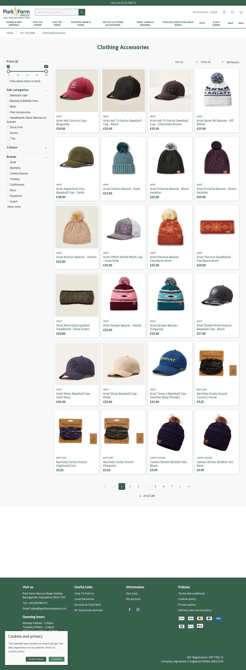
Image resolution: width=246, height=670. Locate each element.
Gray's (13, 201)
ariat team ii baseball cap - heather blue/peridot (169, 395)
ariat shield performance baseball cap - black (214, 327)
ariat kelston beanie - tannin (76, 257)
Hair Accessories (19, 112)
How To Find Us (84, 593)
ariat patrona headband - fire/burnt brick (214, 258)
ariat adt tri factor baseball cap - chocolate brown (169, 122)
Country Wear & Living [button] (81, 23)
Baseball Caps (18, 95)
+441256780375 (38, 603)
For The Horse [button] (37, 23)
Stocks (13, 133)
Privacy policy (186, 604)
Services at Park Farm (87, 604)
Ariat (12, 162)
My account (133, 599)
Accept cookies (36, 659)
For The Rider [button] (57, 23)
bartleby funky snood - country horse (212, 395)
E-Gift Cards (216, 23)
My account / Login (205, 12)
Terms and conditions (191, 593)
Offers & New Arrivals (14, 23)
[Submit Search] (81, 12)
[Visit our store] (224, 12)
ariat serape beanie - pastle (122, 325)
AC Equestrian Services (88, 610)
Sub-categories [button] (17, 90)
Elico (12, 190)
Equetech (15, 195)
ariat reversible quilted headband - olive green (73, 327)
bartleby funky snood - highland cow (72, 463)
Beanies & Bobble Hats (23, 100)
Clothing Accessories (54, 32)
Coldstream (16, 184)
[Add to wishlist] (94, 73)
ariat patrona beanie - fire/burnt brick (165, 258)
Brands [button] (11, 156)
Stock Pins (16, 127)
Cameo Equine (18, 173)
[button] (232, 12)
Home (10, 32)
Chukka (14, 179)
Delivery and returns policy (195, 610)
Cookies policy (187, 599)
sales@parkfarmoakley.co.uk (48, 608)
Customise (56, 659)
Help (230, 23)
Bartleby (15, 168)
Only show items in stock (24, 81)
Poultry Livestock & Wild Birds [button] (178, 23)
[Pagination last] (188, 486)
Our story (132, 593)
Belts (12, 106)
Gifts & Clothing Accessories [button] (113, 23)
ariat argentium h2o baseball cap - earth (70, 190)
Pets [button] (202, 23)
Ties (12, 138)
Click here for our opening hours (123, 3)
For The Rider (27, 32)
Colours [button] (12, 147)
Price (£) (12, 61)
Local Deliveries (84, 599)
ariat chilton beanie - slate (121, 189)
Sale (240, 23)
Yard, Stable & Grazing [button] (145, 23)
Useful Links (83, 587)
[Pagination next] (180, 486)
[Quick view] (94, 107)
